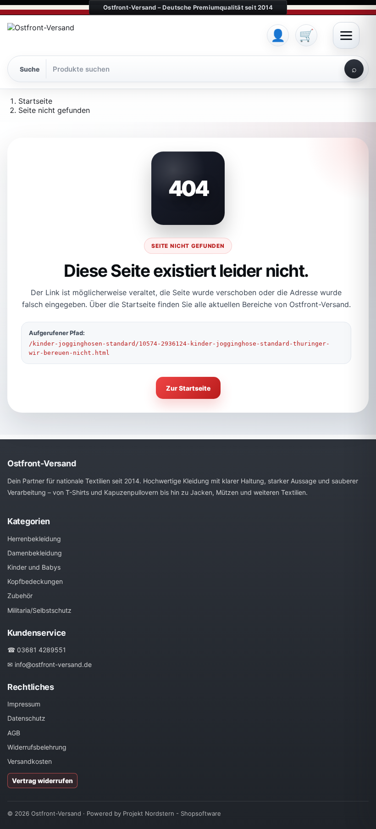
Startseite (35, 101)
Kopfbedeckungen (35, 581)
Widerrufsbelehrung (36, 747)
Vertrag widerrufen (42, 780)
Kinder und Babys (34, 567)
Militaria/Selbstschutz (39, 610)
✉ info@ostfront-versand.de (49, 664)
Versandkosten (29, 761)
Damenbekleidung (34, 553)
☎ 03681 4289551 (36, 650)
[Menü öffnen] (346, 35)
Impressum (23, 704)
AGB (13, 733)
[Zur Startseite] (133, 35)
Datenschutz (26, 718)
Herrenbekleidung (34, 539)
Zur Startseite (188, 388)
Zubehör (20, 595)
